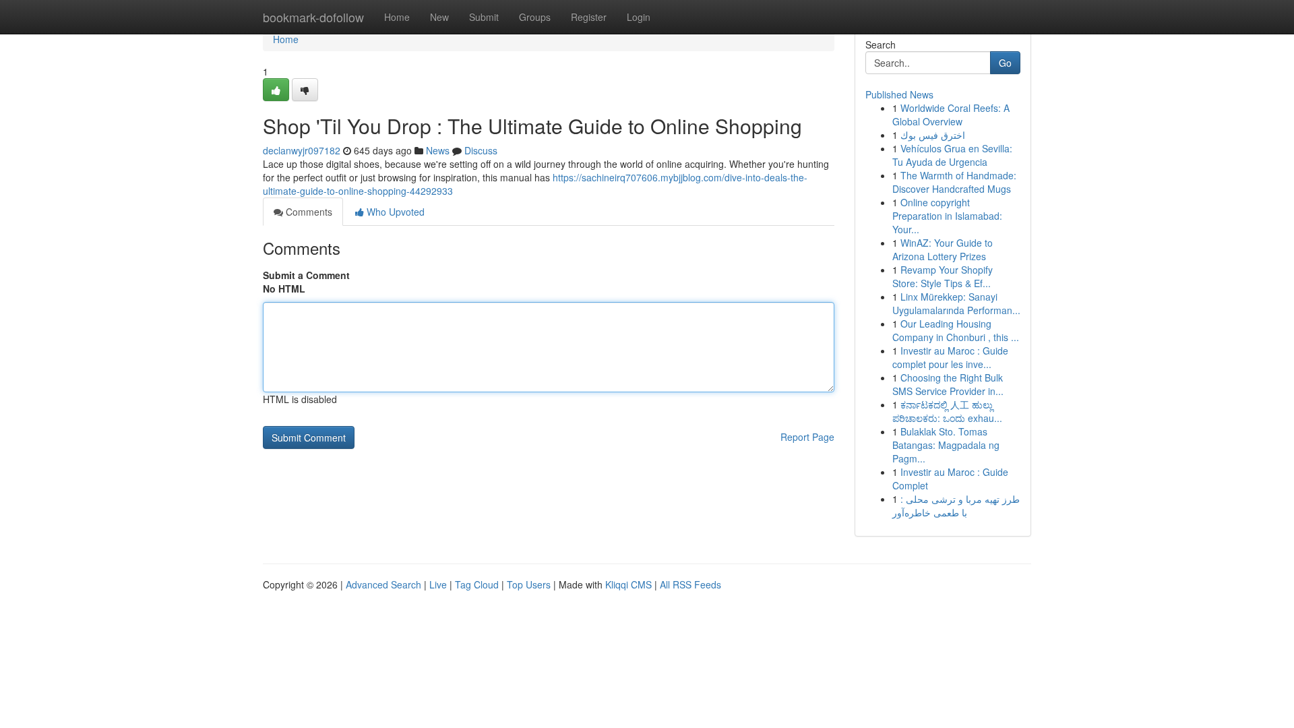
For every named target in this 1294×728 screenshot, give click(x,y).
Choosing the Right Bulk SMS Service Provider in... (948, 384)
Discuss (480, 150)
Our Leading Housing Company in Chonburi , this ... (955, 330)
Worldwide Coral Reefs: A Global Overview (951, 114)
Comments (307, 211)
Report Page (807, 437)
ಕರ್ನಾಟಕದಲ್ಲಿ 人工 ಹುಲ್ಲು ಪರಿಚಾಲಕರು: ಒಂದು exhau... (947, 411)
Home (397, 17)
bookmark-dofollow (313, 17)
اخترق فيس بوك (932, 135)
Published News (899, 94)
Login (638, 17)
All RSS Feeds (690, 584)
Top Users (529, 584)
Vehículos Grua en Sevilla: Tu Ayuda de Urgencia (952, 155)
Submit (484, 17)
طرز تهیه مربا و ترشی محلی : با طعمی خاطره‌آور (956, 505)
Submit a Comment (306, 275)
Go (1005, 62)
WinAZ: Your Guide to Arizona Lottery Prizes (942, 249)
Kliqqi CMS (628, 584)
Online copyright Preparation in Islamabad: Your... (947, 215)
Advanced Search (383, 584)
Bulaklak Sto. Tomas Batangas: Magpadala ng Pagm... (945, 445)
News (438, 150)
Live (438, 584)
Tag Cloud (477, 584)
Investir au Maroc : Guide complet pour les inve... (950, 357)
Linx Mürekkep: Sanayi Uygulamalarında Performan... (956, 303)
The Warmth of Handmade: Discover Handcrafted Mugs (954, 182)
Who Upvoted (394, 211)
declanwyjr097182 (301, 150)
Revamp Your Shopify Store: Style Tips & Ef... (942, 276)
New (439, 17)
